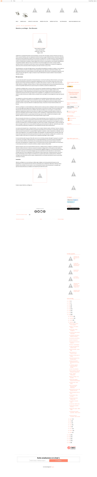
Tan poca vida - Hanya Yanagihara (73, 330)
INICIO (17, 21)
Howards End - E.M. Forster (76, 271)
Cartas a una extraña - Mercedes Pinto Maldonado (73, 386)
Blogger (52, 466)
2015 (69, 434)
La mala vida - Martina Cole (74, 403)
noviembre (72, 318)
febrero (71, 430)
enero (71, 432)
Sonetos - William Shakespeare (72, 374)
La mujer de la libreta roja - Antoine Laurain (74, 347)
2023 (69, 301)
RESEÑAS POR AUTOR (44, 21)
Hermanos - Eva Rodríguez (74, 344)
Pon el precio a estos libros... (74, 338)
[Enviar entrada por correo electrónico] (29, 214)
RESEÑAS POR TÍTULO (54, 21)
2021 (69, 305)
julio (70, 420)
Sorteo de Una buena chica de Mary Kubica (74, 359)
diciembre (72, 316)
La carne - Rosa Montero (73, 369)
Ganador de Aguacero (73, 340)
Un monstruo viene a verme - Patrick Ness (74, 333)
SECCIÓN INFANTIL (63, 21)
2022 (69, 303)
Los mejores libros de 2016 (76, 277)
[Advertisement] (75, 220)
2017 (69, 312)
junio (71, 422)
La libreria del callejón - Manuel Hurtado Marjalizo (74, 380)
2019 (69, 308)
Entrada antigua (61, 219)
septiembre (72, 322)
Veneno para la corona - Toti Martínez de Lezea (74, 390)
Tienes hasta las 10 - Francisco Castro (73, 353)
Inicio (41, 219)
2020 (69, 306)
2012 (69, 440)
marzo (71, 428)
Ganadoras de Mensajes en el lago (76, 257)
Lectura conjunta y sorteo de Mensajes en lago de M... (74, 371)
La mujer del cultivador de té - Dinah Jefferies (77, 264)
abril (70, 426)
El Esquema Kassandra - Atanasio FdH (73, 399)
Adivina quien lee (72, 118)
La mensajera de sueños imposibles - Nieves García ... (74, 412)
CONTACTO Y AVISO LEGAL (33, 21)
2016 (69, 314)
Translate (76, 108)
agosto (71, 419)
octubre (71, 320)
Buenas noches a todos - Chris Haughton (74, 324)
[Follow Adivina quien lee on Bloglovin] (72, 200)
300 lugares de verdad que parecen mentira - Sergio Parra (77, 285)
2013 (69, 438)
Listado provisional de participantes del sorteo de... (74, 362)
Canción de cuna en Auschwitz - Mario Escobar (74, 416)
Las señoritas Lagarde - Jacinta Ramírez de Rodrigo (73, 366)
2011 (69, 442)
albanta (70, 120)
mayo (71, 424)
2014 (69, 436)
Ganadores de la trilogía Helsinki (77, 291)
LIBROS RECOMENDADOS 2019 (74, 21)
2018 (69, 310)
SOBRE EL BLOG (23, 21)
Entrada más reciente (20, 219)
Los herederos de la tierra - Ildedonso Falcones (74, 336)
